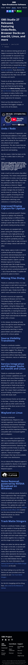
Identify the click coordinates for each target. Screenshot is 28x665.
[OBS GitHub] (12, 640)
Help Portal (21, 655)
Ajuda (19, 8)
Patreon (11, 653)
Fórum (24, 8)
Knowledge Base (21, 647)
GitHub (11, 646)
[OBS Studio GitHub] (15, 11)
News (14, 8)
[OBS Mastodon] (12, 11)
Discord (20, 650)
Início (3, 8)
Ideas (3, 650)
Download (4, 648)
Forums (20, 653)
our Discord (7, 91)
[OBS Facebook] (6, 640)
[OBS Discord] (7, 11)
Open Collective (11, 649)
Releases (6, 46)
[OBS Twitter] (10, 11)
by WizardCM (4, 44)
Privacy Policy (3, 653)
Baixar (8, 8)
